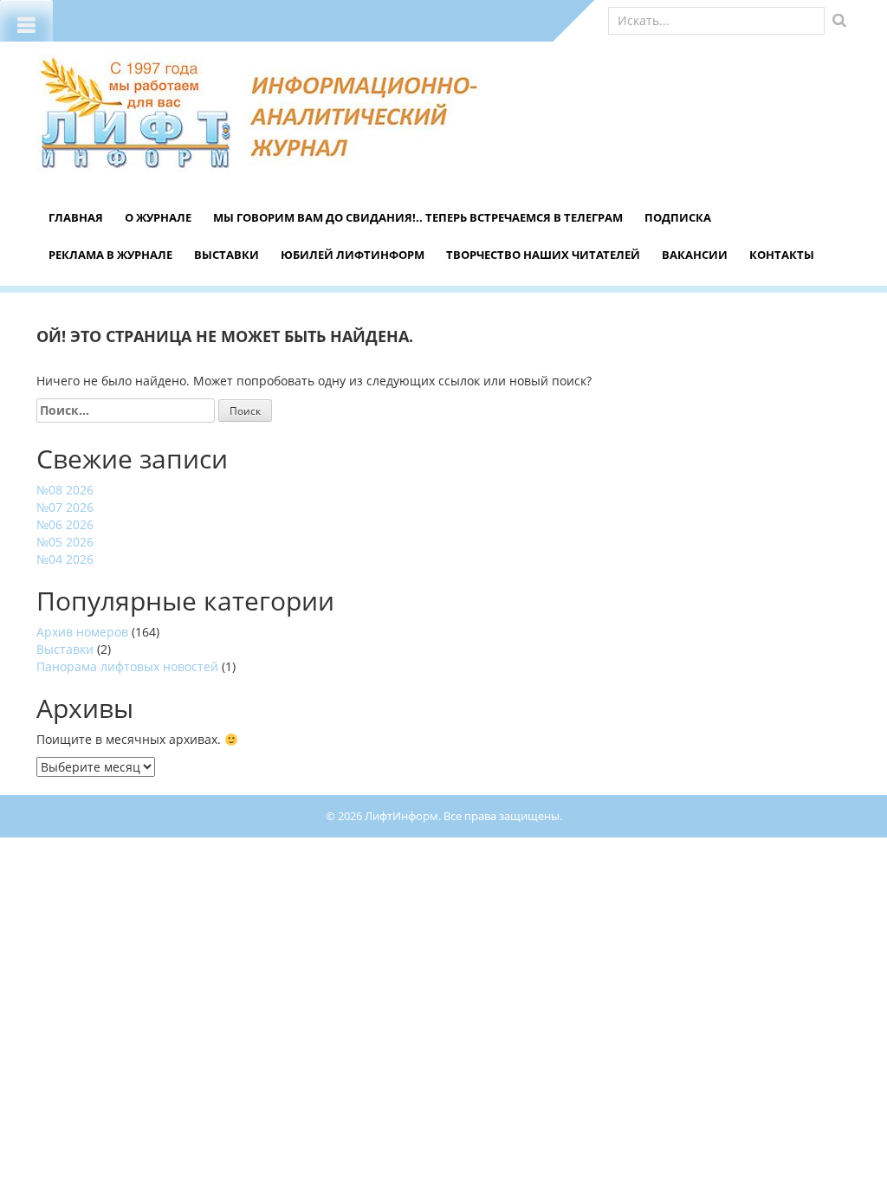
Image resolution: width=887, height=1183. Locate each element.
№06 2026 (65, 524)
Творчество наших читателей (543, 254)
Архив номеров (82, 632)
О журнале (158, 217)
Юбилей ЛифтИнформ (352, 254)
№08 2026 (65, 490)
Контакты (781, 254)
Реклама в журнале (110, 254)
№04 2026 (65, 559)
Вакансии (695, 254)
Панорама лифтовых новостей (127, 666)
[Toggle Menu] (26, 24)
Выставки (226, 254)
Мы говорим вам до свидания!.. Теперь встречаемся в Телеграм (418, 217)
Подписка (677, 217)
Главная (76, 217)
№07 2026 (65, 507)
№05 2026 (65, 541)
